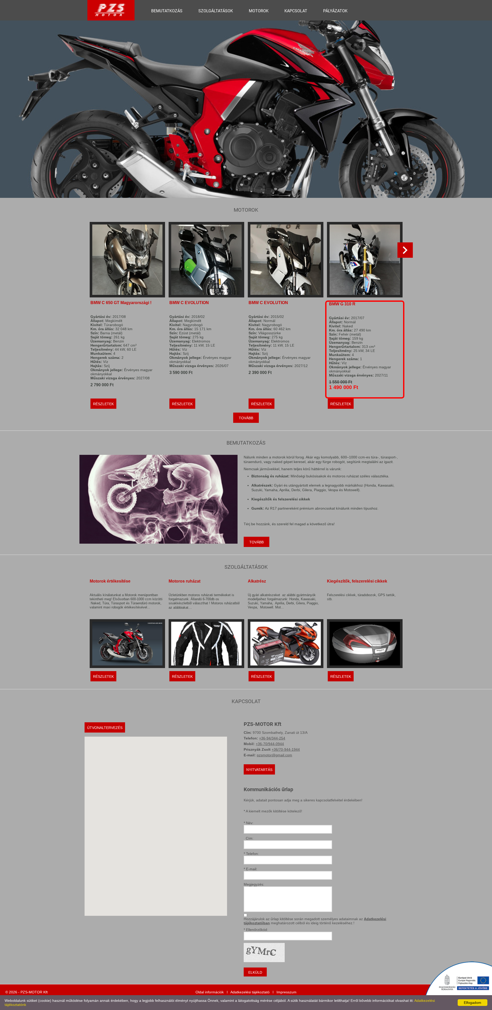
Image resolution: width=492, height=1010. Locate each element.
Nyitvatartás (259, 770)
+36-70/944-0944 (270, 744)
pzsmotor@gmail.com (274, 755)
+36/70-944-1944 (286, 749)
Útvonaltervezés (104, 728)
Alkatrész (257, 581)
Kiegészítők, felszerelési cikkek (357, 581)
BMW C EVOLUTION (189, 302)
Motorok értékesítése (110, 581)
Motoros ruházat (184, 581)
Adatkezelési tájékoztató (250, 992)
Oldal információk (210, 992)
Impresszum (286, 992)
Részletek (103, 404)
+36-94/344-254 (272, 738)
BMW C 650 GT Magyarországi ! (120, 302)
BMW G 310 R (342, 304)
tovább (246, 418)
